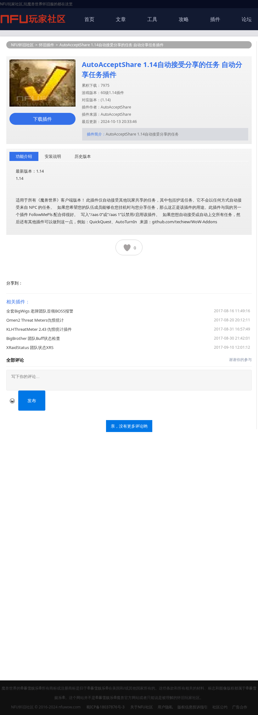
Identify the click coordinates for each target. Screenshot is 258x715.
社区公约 (219, 707)
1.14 (105, 100)
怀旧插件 (46, 44)
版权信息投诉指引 (192, 707)
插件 (215, 19)
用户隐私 (165, 707)
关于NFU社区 (141, 707)
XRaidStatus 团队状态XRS (29, 347)
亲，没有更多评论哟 (129, 426)
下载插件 (42, 119)
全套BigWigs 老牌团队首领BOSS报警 (39, 311)
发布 (31, 400)
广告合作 (239, 707)
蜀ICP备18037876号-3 (105, 707)
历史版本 (83, 156)
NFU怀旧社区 (22, 44)
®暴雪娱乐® (31, 688)
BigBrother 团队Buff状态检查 (33, 338)
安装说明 (53, 156)
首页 (89, 19)
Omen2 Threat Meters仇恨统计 (35, 320)
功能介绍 (24, 156)
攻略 (184, 19)
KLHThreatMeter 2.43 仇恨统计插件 (39, 329)
